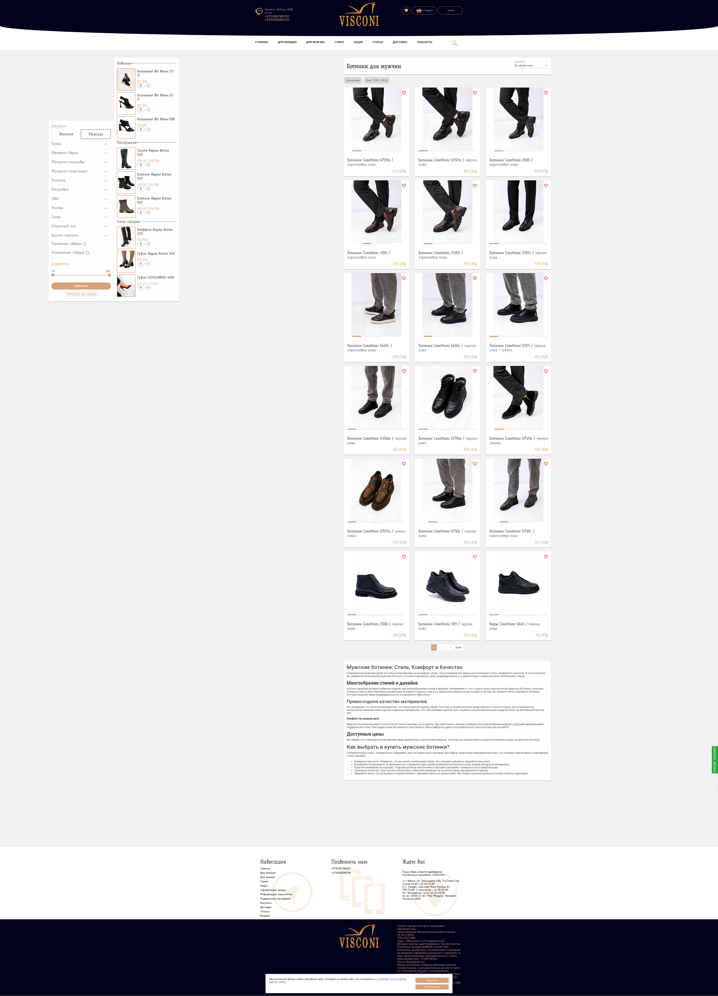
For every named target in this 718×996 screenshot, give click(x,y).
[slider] (52, 275)
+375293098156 (277, 20)
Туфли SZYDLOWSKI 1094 (155, 277)
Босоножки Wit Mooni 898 (156, 119)
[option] (377, 80)
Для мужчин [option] (353, 80)
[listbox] (531, 65)
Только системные (432, 987)
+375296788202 (277, 16)
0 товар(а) (427, 10)
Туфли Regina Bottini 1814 (156, 253)
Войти (451, 10)
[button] (81, 143)
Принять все (432, 980)
